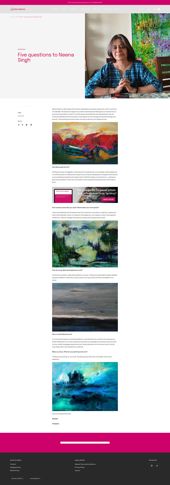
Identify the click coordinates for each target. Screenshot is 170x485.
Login (149, 9)
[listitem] (18, 125)
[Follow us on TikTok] (157, 465)
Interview (21, 49)
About (116, 9)
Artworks (54, 9)
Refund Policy (15, 470)
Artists (63, 9)
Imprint (77, 470)
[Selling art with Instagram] (85, 195)
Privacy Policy (80, 467)
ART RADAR (73, 9)
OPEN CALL (97, 9)
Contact (13, 464)
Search (141, 9)
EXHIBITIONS (85, 9)
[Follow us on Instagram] (151, 465)
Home (12, 17)
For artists (107, 9)
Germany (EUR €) (17, 478)
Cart (156, 9)
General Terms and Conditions (85, 464)
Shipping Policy (15, 467)
